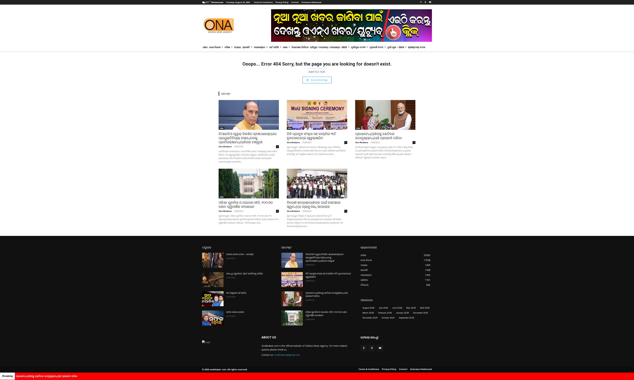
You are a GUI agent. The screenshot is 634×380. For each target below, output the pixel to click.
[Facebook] (421, 2)
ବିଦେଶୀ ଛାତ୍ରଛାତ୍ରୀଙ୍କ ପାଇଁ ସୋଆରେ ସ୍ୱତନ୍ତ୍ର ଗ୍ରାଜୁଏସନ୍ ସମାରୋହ (314, 205)
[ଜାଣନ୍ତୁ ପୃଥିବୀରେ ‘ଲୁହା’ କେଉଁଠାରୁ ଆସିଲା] (213, 279)
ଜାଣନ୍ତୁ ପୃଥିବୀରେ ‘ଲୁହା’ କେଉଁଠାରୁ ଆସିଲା (244, 273)
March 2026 (368, 312)
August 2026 (368, 308)
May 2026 (411, 308)
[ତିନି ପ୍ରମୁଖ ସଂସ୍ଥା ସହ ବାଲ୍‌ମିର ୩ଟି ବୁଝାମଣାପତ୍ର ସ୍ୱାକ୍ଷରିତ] (317, 115)
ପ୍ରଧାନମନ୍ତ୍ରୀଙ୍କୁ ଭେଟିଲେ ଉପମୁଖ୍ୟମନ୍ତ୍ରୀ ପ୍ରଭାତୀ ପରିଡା (378, 136)
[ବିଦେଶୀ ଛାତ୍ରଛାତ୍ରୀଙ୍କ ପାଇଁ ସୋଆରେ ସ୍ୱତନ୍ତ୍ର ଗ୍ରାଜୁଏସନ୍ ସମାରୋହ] (317, 183)
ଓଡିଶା (221, 128)
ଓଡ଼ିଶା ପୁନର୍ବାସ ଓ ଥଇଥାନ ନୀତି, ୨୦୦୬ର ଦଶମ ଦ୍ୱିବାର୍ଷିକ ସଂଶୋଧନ (246, 205)
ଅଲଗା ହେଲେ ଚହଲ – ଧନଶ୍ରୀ (239, 254)
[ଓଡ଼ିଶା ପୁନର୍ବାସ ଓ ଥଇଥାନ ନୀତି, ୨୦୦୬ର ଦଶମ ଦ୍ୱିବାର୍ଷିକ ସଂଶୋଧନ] (249, 183)
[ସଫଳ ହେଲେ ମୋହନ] (213, 318)
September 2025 (406, 317)
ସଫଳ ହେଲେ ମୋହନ (235, 312)
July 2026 (383, 308)
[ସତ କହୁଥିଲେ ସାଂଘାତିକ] (213, 298)
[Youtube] (430, 2)
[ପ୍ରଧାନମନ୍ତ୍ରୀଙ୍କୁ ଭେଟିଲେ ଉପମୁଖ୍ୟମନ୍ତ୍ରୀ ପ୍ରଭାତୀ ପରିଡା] (385, 115)
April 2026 (424, 308)
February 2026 (385, 312)
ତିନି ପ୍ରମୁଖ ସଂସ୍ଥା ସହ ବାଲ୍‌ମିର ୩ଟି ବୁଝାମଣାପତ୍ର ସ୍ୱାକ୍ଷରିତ (311, 136)
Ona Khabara (225, 146)
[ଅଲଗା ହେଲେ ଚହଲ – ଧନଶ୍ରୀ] (213, 260)
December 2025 (420, 312)
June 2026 (397, 308)
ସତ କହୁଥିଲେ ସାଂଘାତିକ (236, 293)
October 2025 (388, 317)
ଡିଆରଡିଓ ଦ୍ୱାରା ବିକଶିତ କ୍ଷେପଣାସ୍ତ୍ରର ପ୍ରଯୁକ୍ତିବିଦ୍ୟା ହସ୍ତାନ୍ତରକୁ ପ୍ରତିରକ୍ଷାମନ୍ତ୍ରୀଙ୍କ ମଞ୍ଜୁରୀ (248, 138)
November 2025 (370, 317)
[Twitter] (425, 2)
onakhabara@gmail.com (287, 354)
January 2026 (402, 312)
